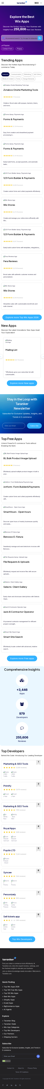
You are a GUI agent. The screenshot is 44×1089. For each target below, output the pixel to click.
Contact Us (10, 1068)
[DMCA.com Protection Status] (6, 1061)
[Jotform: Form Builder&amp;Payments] (22, 482)
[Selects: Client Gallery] (22, 582)
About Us (21, 1068)
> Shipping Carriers (9, 1037)
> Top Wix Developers (11, 1030)
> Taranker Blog (8, 1021)
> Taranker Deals (9, 1024)
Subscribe (34, 426)
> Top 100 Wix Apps (10, 993)
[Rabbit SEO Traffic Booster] (6, 774)
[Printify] (6, 795)
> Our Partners (8, 1034)
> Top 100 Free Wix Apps (12, 990)
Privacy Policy (32, 1068)
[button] (38, 2)
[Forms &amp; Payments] (22, 115)
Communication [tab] (16, 74)
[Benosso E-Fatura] (22, 532)
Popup (19, 49)
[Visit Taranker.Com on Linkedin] (11, 1085)
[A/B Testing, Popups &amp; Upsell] (6, 904)
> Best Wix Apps (8, 996)
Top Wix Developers (22, 939)
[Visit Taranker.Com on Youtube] (15, 1085)
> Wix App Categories (10, 1027)
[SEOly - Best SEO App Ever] (14, 816)
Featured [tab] (5, 74)
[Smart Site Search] (22, 632)
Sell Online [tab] (37, 74)
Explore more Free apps (22, 658)
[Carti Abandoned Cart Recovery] (6, 838)
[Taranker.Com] (22, 2)
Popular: (6, 45)
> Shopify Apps (8, 1000)
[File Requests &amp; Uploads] (22, 557)
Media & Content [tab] (8, 79)
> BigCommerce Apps (10, 1006)
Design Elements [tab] (28, 79)
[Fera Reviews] (22, 257)
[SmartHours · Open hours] (22, 507)
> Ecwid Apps (7, 1003)
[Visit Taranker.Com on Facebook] (2, 1085)
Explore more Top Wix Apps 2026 (22, 317)
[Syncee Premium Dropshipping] (6, 882)
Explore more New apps (22, 383)
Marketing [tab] (27, 74)
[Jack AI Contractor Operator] (22, 607)
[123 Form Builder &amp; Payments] (22, 173)
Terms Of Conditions (22, 1072)
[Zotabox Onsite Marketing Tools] (22, 85)
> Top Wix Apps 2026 (10, 987)
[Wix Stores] (22, 200)
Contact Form (7, 49)
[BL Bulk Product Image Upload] (22, 454)
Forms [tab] (18, 79)
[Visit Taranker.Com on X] (7, 1085)
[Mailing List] (22, 342)
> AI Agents (7, 1009)
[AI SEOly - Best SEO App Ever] (6, 816)
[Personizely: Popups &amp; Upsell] (14, 904)
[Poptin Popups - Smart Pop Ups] (6, 860)
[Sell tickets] (6, 926)
